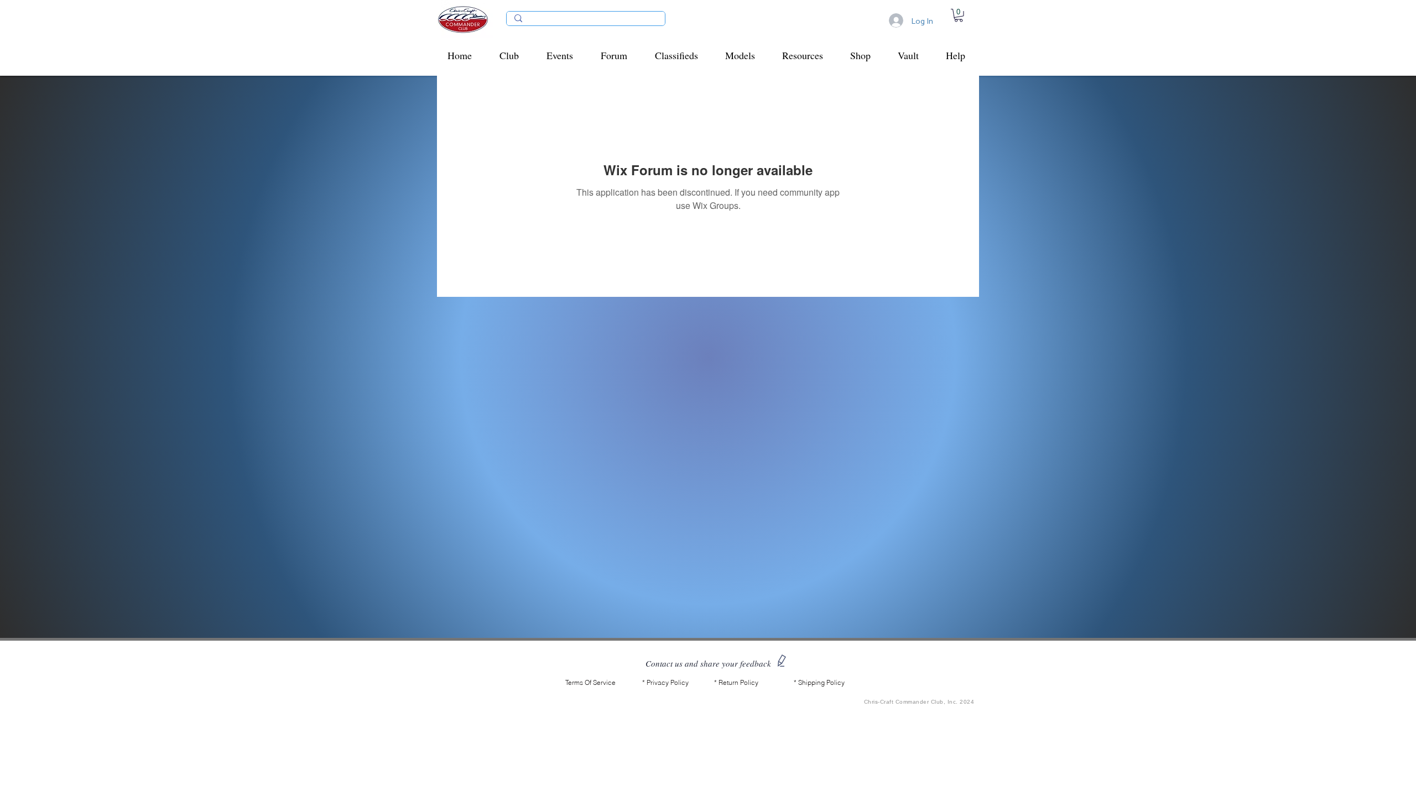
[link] (958, 15)
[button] (514, 55)
